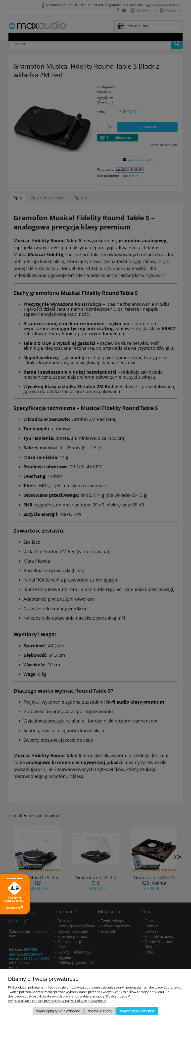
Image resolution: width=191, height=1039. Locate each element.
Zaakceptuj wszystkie (137, 1011)
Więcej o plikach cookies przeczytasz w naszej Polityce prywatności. (57, 1000)
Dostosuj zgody (100, 1011)
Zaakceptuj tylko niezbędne (58, 1011)
